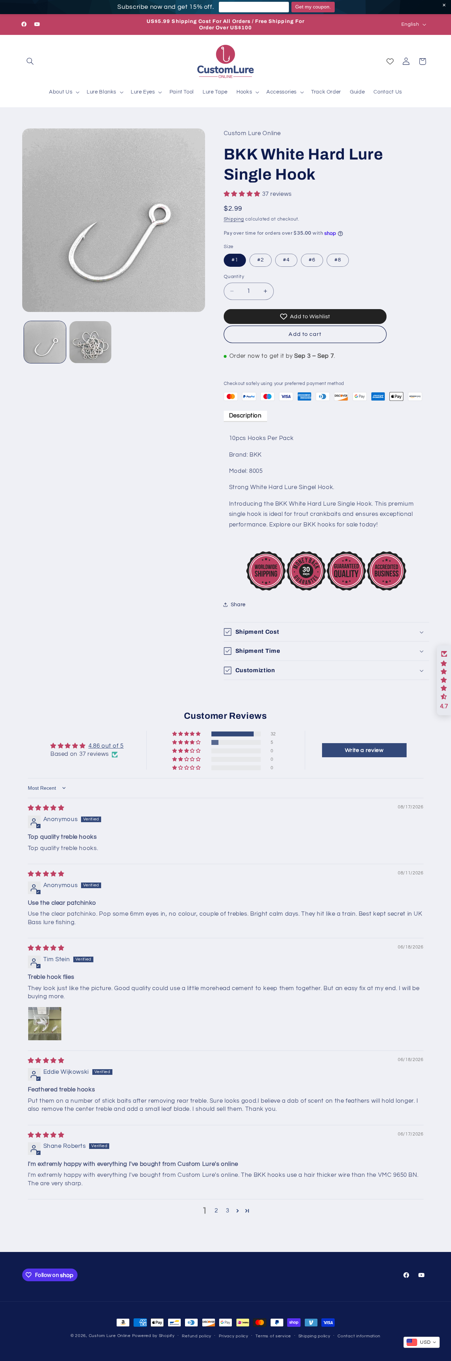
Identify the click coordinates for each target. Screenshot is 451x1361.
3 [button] (227, 1211)
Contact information (359, 1336)
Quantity (234, 276)
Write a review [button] (364, 750)
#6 (312, 260)
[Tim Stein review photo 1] (45, 1024)
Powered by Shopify (153, 1336)
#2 (260, 260)
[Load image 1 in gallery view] (45, 342)
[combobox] (421, 1342)
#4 (286, 260)
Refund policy (196, 1336)
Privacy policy (233, 1336)
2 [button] (216, 1211)
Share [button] (238, 604)
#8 (337, 260)
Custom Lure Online (110, 1336)
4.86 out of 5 (106, 746)
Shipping (234, 219)
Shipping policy (314, 1336)
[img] (46, 808)
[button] (30, 61)
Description (245, 415)
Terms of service (273, 1336)
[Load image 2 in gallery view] (90, 342)
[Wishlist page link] (390, 61)
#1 (234, 260)
